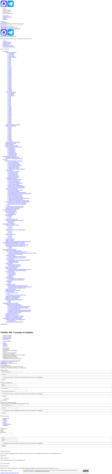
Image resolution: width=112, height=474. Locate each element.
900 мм (9, 88)
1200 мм (10, 90)
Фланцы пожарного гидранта (14, 312)
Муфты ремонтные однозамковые (13, 290)
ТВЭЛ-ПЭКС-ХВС (12, 155)
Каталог (2, 21)
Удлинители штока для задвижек (15, 254)
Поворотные (11, 275)
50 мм (9, 62)
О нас (4, 342)
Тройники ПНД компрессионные (15, 199)
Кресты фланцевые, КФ (11, 214)
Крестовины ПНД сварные (14, 164)
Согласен (86, 470)
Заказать (4, 445)
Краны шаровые (9, 263)
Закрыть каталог (4, 324)
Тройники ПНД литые (13, 176)
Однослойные (11, 53)
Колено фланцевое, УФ (11, 211)
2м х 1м (10, 226)
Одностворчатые (12, 274)
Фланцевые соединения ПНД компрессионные (18, 200)
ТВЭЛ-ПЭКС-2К (12, 152)
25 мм (9, 59)
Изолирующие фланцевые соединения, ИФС (16, 246)
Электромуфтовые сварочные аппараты (14, 321)
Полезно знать (6, 339)
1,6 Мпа (10, 248)
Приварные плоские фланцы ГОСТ (16, 206)
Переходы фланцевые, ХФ (11, 219)
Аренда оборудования (8, 45)
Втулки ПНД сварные (13, 162)
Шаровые (10, 276)
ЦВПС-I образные (10, 240)
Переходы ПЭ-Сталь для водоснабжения (17, 202)
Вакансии (5, 344)
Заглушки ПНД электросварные (15, 183)
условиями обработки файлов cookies (42, 471)
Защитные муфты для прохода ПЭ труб (14, 207)
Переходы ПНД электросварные (15, 185)
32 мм (9, 60)
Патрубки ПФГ (9, 215)
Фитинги (5, 159)
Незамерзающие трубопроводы (10, 156)
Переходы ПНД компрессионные (15, 197)
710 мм (9, 86)
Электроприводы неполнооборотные (16, 278)
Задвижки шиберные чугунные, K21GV (17, 256)
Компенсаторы (9, 281)
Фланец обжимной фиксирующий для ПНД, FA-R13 (20, 286)
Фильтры (8, 293)
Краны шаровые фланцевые (14, 265)
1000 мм (10, 89)
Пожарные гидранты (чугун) (12, 314)
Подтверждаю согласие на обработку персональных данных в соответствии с (23, 377)
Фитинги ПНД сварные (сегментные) (14, 160)
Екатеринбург (4, 23)
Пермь (4, 419)
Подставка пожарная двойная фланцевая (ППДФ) (19, 306)
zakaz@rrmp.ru (4, 27)
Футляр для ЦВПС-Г (10, 239)
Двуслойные (11, 54)
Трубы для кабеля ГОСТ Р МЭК (13, 142)
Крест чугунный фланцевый (12, 267)
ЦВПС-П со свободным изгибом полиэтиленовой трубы (18, 241)
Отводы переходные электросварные (16, 187)
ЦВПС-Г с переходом (10, 234)
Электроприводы (9, 277)
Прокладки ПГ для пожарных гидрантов (15, 316)
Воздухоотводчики (10, 291)
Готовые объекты (7, 42)
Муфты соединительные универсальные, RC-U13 (19, 269)
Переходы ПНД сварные (13, 166)
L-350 (9, 216)
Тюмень (5, 423)
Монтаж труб (6, 44)
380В (9, 302)
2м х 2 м (10, 228)
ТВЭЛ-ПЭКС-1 (11, 148)
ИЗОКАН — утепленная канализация (14, 158)
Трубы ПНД (5, 51)
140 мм (9, 69)
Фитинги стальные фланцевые (10, 209)
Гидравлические (11, 320)
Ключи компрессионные (13, 191)
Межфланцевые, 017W (13, 261)
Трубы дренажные (10, 144)
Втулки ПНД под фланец (13, 171)
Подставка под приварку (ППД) (15, 305)
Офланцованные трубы (11, 143)
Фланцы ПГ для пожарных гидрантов (14, 317)
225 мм (9, 74)
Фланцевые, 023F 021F (13, 262)
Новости (5, 343)
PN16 (9, 283)
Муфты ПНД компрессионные (15, 194)
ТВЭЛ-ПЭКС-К (11, 151)
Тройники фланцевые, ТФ (11, 212)
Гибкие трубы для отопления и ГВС (14, 146)
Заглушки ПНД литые (13, 172)
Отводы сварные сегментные (14, 165)
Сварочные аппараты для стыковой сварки (15, 319)
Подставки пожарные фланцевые (13, 304)
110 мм (9, 67)
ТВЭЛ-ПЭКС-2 (11, 149)
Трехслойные (11, 55)
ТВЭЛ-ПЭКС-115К (12, 153)
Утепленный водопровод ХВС (12, 157)
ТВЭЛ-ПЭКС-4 (11, 150)
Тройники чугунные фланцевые (13, 296)
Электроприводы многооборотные (16, 279)
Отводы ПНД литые (12, 173)
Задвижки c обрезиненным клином (13, 250)
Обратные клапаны (10, 271)
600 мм (9, 136)
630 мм (9, 85)
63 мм (9, 64)
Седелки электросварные (13, 184)
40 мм (9, 61)
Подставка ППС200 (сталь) (14, 309)
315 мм (9, 78)
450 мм (9, 81)
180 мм (9, 72)
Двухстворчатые (12, 272)
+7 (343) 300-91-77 (5, 22)
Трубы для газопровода (11, 92)
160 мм (9, 71)
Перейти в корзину (5, 472)
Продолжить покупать (14, 472)
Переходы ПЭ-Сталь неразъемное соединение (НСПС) (18, 201)
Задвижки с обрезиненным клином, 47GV (17, 251)
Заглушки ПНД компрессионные (15, 190)
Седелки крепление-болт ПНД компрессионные (19, 198)
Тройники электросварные (14, 181)
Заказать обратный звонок (14, 28)
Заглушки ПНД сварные (13, 163)
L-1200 (9, 218)
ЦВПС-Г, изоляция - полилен (12, 225)
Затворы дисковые (10, 258)
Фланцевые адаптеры (10, 284)
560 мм (9, 83)
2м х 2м (10, 233)
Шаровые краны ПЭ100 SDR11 (13, 208)
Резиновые (10, 222)
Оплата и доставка (7, 43)
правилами (40, 377)
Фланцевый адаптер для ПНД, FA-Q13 (16, 288)
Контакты (5, 19)
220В (9, 300)
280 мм (9, 76)
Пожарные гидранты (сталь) (12, 313)
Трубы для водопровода (11, 52)
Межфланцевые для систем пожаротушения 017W (19, 260)
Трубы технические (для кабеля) (13, 124)
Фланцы (7, 205)
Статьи (4, 18)
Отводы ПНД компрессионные (15, 195)
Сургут (4, 421)
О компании (6, 15)
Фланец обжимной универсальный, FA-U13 (18, 285)
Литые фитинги (9, 170)
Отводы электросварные (13, 180)
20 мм (9, 58)
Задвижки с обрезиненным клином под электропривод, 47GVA (22, 253)
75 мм (9, 65)
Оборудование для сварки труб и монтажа (12, 318)
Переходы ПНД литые (13, 174)
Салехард (5, 420)
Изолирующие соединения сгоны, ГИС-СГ (15, 243)
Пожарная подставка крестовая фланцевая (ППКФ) (19, 310)
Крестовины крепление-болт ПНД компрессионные (19, 193)
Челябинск (5, 425)
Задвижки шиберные (10, 255)
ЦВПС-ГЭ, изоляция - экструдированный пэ (15, 229)
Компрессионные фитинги (12, 188)
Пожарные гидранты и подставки (10, 303)
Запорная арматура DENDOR (9, 249)
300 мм (9, 131)
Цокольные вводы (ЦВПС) (9, 223)
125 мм (9, 68)
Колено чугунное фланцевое (12, 298)
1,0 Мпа (10, 247)
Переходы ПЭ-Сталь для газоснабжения (17, 204)
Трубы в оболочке (12, 57)
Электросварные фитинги (11, 178)
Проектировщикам (7, 16)
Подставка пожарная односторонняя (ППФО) (18, 307)
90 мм (9, 66)
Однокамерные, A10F (13, 292)
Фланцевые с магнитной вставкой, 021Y (17, 295)
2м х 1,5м (10, 227)
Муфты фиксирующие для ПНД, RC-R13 (17, 270)
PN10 (9, 282)
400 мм (9, 80)
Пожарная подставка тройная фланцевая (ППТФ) (19, 311)
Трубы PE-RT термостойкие (12, 145)
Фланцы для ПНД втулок (13, 177)
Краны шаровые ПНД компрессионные (17, 192)
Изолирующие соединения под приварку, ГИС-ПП (17, 244)
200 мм (9, 73)
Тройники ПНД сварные (13, 167)
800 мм (9, 87)
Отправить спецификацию (10, 36)
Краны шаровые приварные (14, 264)
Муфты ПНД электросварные (14, 179)
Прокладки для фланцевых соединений (14, 220)
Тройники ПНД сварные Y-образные (16, 169)
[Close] (1, 369)
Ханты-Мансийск (7, 424)
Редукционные (11, 213)
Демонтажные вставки (11, 289)
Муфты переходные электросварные (16, 186)
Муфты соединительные (11, 268)
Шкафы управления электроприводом (14, 299)
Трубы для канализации (11, 125)
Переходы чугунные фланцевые (13, 297)
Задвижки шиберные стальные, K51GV (17, 257)
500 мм (9, 82)
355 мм (9, 79)
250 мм (9, 75)
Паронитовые (11, 221)
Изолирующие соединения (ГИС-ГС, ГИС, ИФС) (14, 242)
